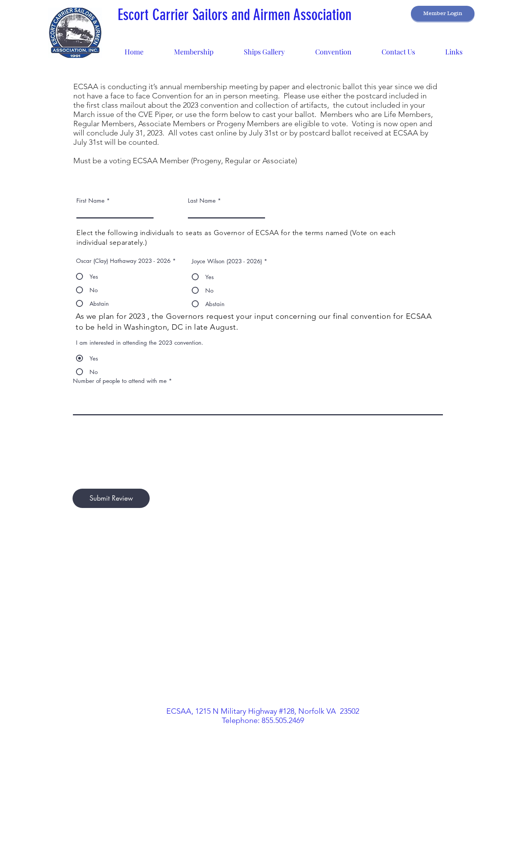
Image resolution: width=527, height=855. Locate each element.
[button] (264, 48)
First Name (90, 200)
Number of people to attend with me (120, 381)
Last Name (202, 200)
